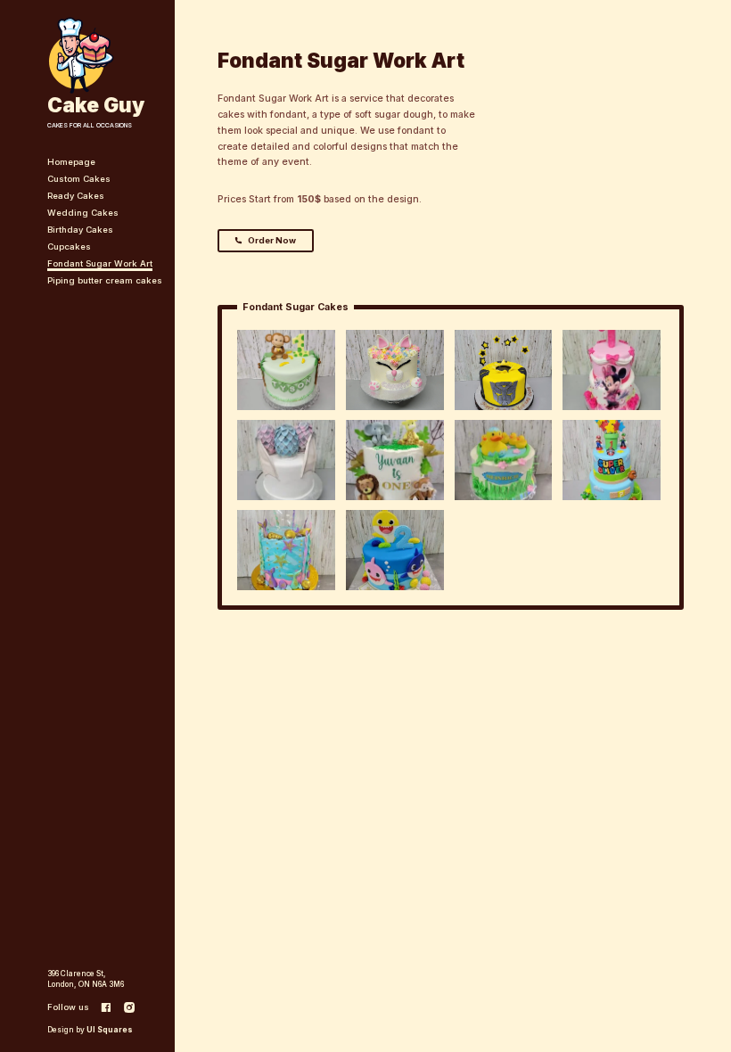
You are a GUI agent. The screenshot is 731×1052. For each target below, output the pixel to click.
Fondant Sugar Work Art (99, 263)
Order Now (272, 240)
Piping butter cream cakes (104, 280)
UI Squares (109, 1029)
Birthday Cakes (80, 229)
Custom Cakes (79, 179)
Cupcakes (69, 246)
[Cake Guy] (81, 54)
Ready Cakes (75, 196)
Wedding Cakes (83, 213)
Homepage (71, 162)
